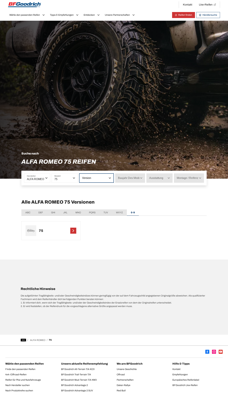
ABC (27, 212)
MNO (78, 212)
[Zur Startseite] (24, 5)
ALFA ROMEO (37, 340)
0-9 (133, 212)
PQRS (92, 212)
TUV (105, 212)
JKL (65, 212)
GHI (53, 212)
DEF (40, 212)
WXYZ (119, 212)
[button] (46, 178)
